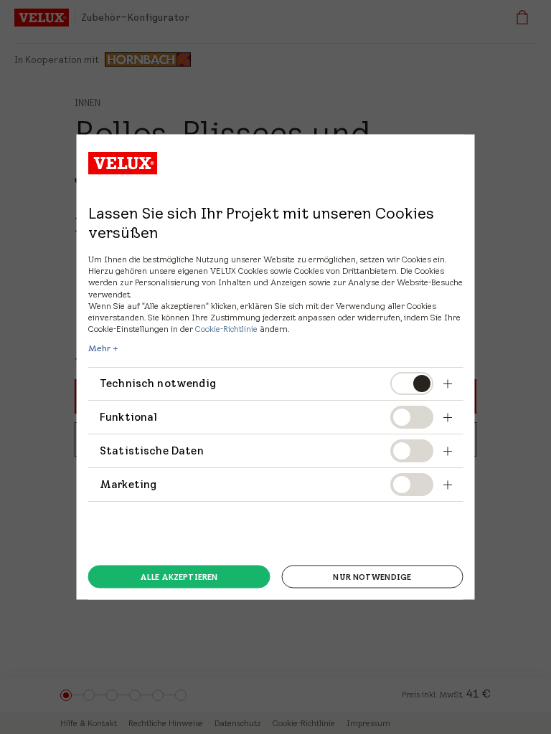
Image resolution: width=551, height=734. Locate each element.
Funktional (129, 417)
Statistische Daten (152, 450)
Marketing (128, 483)
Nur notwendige (372, 576)
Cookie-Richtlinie (226, 328)
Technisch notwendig (158, 383)
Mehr (99, 348)
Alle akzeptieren (178, 576)
